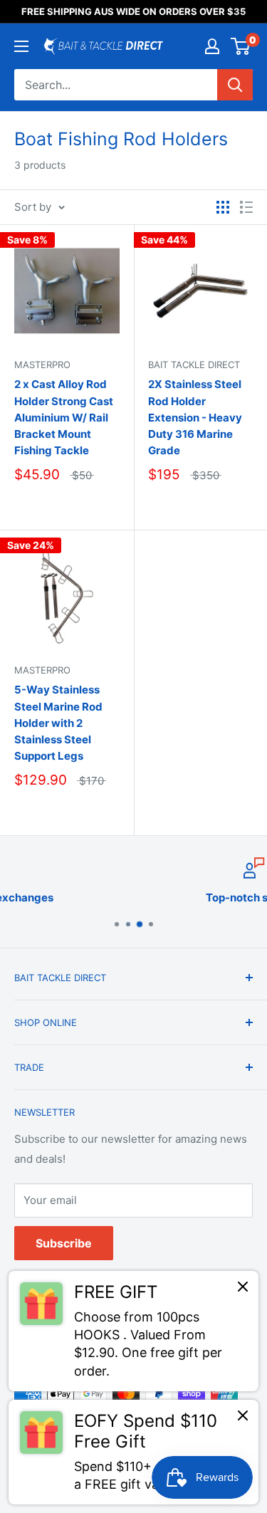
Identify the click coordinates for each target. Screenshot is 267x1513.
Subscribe (64, 1243)
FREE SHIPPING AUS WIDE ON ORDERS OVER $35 (133, 11)
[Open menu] (21, 46)
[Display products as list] (246, 207)
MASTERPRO (42, 670)
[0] (241, 46)
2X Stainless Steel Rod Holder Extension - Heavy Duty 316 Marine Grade (195, 417)
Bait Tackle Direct (194, 364)
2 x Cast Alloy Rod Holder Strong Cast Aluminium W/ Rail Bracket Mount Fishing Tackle (63, 417)
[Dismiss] (242, 1290)
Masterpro (42, 364)
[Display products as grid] (222, 207)
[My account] (212, 46)
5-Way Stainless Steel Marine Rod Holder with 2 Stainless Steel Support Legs (58, 723)
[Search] (235, 84)
